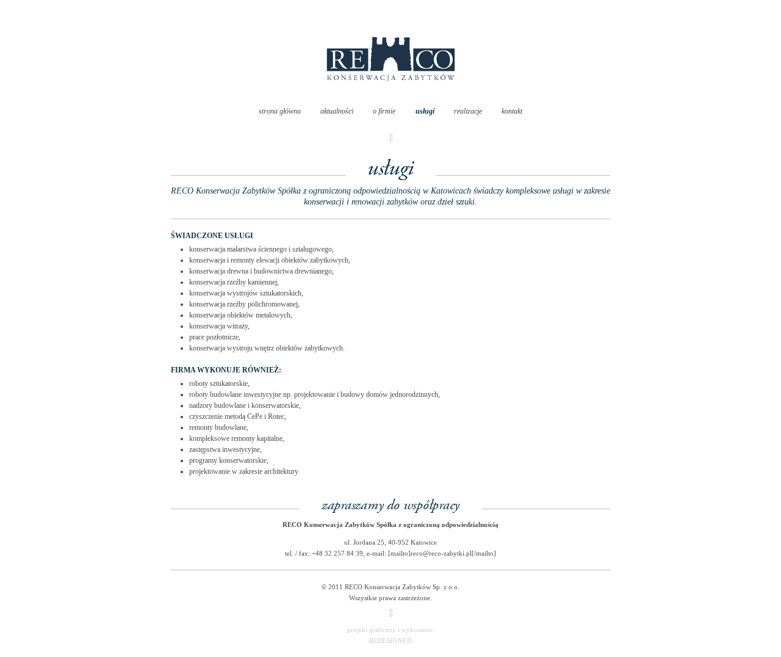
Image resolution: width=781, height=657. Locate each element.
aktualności (336, 111)
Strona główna (280, 111)
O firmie (384, 111)
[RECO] (390, 93)
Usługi (425, 111)
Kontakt (512, 111)
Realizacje (468, 111)
